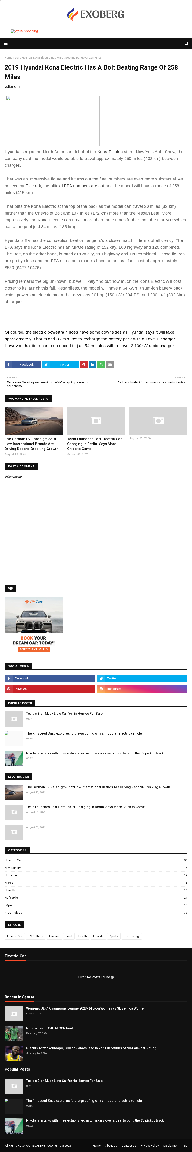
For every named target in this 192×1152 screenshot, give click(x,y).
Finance (96, 875)
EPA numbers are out (84, 186)
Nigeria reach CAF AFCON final (49, 1028)
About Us (111, 1145)
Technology (96, 912)
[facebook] (50, 678)
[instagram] (142, 689)
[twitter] (142, 678)
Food (96, 882)
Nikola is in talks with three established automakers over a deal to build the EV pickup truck (95, 753)
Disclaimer (170, 1145)
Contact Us (129, 1145)
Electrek (33, 186)
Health (96, 890)
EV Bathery (96, 867)
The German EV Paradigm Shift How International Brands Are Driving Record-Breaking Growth (32, 444)
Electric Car (96, 860)
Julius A (10, 86)
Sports (96, 905)
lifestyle (96, 897)
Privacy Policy (150, 1145)
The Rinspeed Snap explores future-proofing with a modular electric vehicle (84, 733)
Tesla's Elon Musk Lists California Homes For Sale (64, 713)
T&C (184, 1145)
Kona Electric (110, 151)
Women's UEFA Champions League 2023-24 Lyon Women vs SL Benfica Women (85, 1008)
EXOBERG (38, 1145)
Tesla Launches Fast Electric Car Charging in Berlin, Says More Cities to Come (94, 444)
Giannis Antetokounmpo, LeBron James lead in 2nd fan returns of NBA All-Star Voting (91, 1048)
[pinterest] (50, 689)
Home (8, 57)
